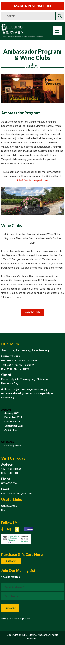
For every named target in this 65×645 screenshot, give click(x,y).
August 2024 (11, 430)
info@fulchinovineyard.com (32, 180)
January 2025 (11, 413)
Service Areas (9, 506)
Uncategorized (12, 446)
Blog (3, 510)
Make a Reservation (32, 6)
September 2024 (13, 426)
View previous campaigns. (15, 619)
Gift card (11, 561)
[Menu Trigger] (57, 30)
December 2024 (13, 417)
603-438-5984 (9, 483)
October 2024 (12, 422)
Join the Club (32, 312)
